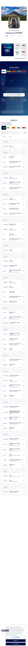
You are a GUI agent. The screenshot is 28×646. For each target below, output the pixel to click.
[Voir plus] (23, 146)
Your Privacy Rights (16, 637)
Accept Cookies (15, 643)
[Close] (25, 627)
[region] (14, 635)
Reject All (16, 640)
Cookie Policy (14, 634)
